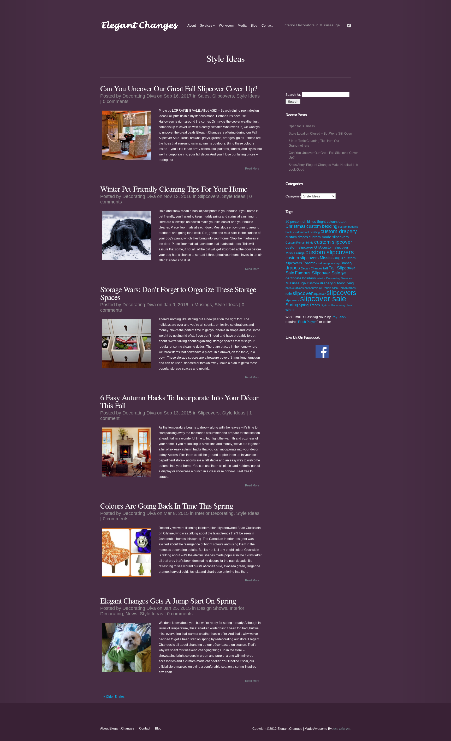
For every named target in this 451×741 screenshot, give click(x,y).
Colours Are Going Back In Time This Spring (166, 505)
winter (290, 310)
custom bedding (321, 226)
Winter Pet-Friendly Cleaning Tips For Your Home (173, 188)
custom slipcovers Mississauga (314, 258)
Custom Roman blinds (299, 242)
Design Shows (212, 608)
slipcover (303, 293)
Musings (203, 304)
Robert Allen (330, 288)
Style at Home (330, 305)
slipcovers (341, 292)
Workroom (226, 25)
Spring (292, 304)
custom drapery (339, 231)
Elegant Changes (311, 268)
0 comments (115, 101)
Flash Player (307, 322)
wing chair (345, 305)
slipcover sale (323, 298)
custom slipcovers (329, 252)
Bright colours (327, 222)
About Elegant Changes (117, 728)
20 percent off (296, 222)
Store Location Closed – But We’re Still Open (320, 133)
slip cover (319, 294)
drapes (293, 267)
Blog (254, 25)
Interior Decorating (214, 513)
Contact (267, 25)
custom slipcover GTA (304, 247)
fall (325, 268)
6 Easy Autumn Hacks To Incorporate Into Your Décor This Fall (179, 401)
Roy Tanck (338, 317)
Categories (293, 196)
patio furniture (313, 288)
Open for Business (302, 126)
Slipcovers (223, 96)
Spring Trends (309, 305)
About (191, 25)
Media (242, 25)
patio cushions (295, 288)
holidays (309, 278)
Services (207, 25)
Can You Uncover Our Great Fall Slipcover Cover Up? (178, 88)
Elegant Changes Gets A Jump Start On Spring (168, 600)
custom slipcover (333, 242)
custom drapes (297, 237)
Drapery (346, 263)
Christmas (296, 226)
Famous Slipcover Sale (317, 272)
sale (289, 294)
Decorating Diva (139, 96)
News (131, 613)
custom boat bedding (306, 232)
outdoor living (344, 283)
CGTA (342, 221)
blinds (311, 222)
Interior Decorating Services (334, 278)
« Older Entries (113, 696)
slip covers (292, 300)
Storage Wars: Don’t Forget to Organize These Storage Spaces (178, 293)
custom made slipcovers (329, 237)
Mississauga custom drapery (309, 283)
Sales (204, 96)
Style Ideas (248, 96)
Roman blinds (347, 288)
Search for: (293, 95)
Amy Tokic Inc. (342, 728)
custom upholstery (328, 263)
